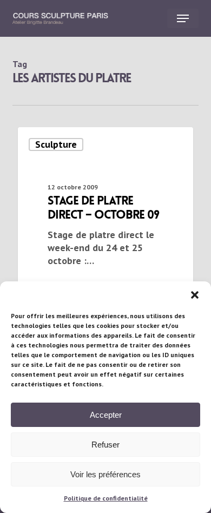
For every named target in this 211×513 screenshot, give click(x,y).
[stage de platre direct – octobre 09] (105, 212)
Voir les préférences (105, 474)
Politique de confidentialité (106, 498)
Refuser (105, 444)
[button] (194, 295)
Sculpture (56, 144)
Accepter (106, 414)
